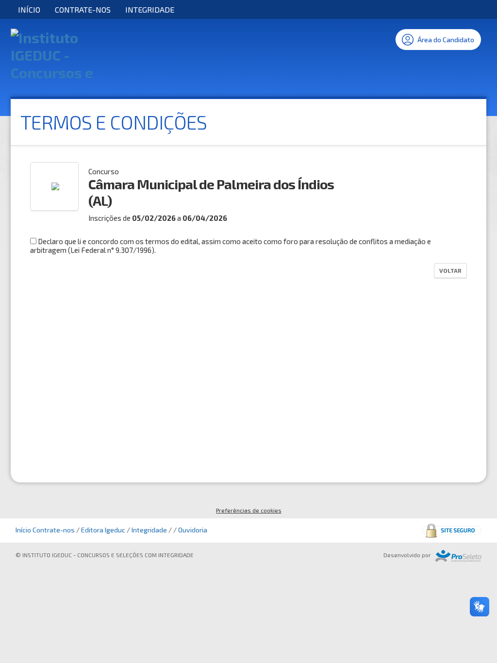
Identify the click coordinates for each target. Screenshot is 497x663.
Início (29, 9)
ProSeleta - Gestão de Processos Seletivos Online (458, 556)
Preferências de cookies (249, 510)
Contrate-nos (83, 9)
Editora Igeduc (103, 530)
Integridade (149, 9)
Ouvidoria (192, 530)
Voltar (450, 270)
